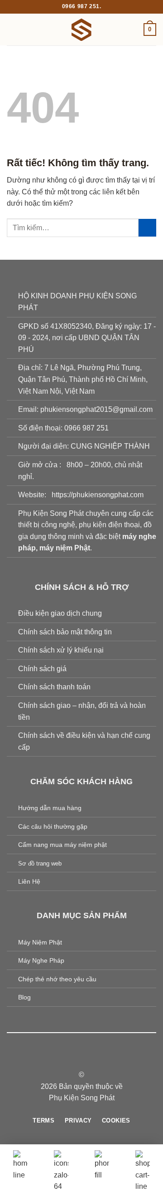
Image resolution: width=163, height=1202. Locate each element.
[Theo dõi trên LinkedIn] (98, 1058)
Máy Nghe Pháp (41, 960)
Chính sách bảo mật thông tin (65, 632)
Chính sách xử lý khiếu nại (61, 650)
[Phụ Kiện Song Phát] (81, 29)
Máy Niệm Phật (40, 942)
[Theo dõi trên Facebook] (64, 1058)
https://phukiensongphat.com (98, 495)
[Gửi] (147, 228)
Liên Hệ (29, 881)
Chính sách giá (42, 669)
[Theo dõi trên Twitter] (87, 1058)
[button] (12, 29)
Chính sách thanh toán (54, 687)
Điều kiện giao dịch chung (60, 613)
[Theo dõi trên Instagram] (76, 1058)
